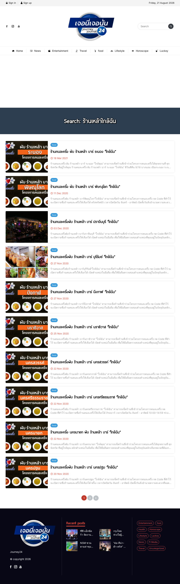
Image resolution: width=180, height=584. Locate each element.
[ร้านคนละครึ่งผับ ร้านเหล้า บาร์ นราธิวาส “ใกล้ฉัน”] (27, 332)
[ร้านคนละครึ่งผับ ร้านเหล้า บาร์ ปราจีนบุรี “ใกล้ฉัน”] (27, 227)
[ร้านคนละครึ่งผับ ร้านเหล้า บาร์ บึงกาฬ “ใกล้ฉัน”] (27, 297)
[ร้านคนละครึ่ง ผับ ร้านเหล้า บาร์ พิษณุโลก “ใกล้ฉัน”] (27, 192)
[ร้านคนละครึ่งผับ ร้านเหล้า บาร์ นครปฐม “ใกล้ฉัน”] (27, 472)
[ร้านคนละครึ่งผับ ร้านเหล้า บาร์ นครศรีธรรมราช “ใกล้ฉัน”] (27, 402)
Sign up (27, 2)
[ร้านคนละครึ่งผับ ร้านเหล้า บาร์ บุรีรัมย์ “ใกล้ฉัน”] (27, 262)
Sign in (12, 2)
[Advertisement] (90, 81)
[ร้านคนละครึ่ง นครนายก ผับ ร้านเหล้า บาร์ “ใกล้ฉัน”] (27, 437)
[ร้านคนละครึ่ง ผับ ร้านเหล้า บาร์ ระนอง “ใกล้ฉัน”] (27, 157)
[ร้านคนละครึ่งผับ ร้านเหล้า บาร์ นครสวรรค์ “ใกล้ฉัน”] (27, 367)
